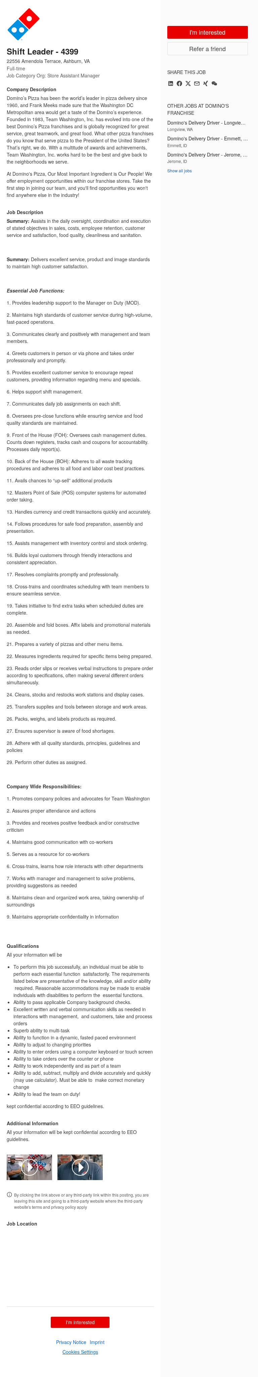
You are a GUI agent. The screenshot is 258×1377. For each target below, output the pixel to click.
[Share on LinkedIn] (170, 84)
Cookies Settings (80, 1351)
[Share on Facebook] (179, 84)
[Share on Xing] (205, 84)
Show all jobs (179, 170)
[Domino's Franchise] (23, 24)
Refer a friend (207, 48)
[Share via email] (197, 84)
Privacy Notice (71, 1342)
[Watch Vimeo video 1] (29, 1167)
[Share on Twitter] (188, 84)
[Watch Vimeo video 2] (80, 1167)
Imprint (97, 1342)
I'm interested (80, 1322)
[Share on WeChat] (214, 84)
